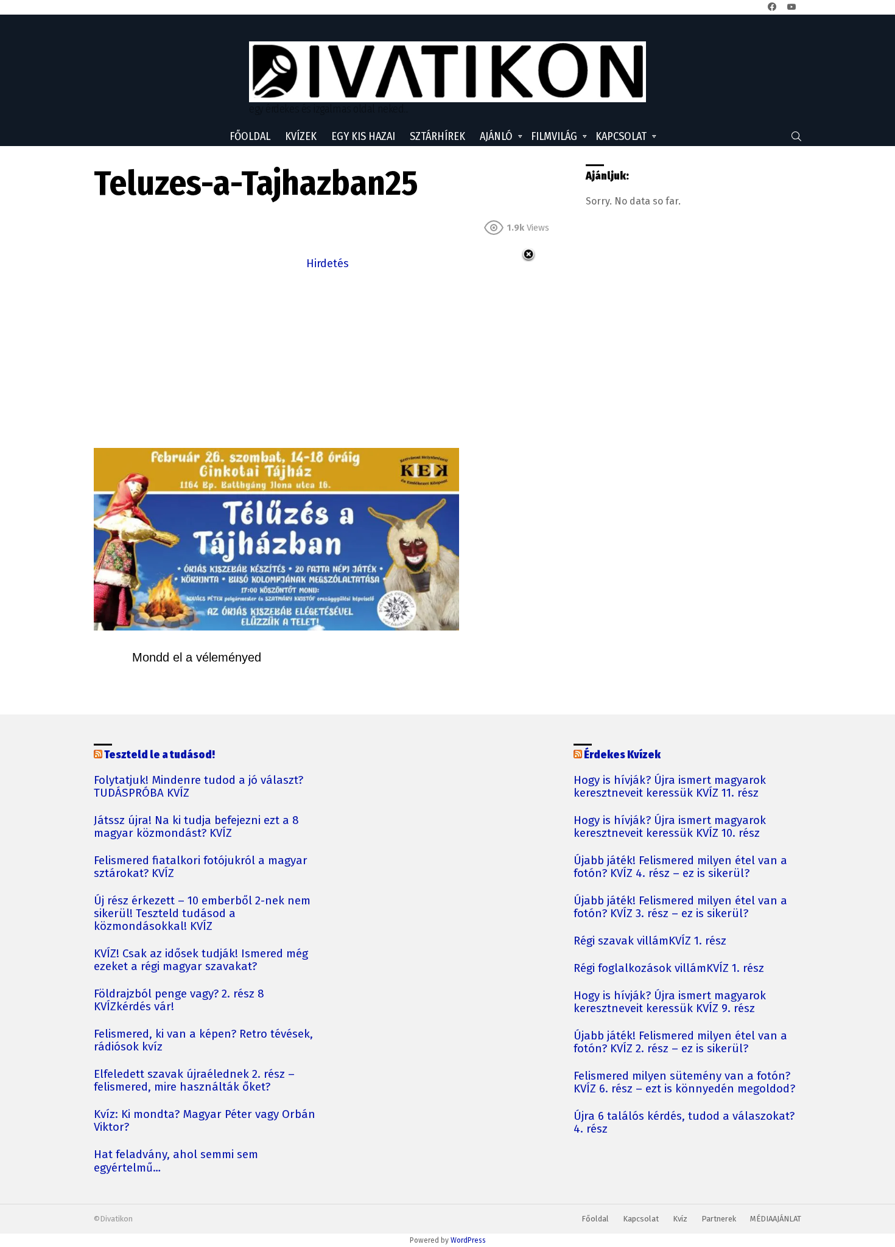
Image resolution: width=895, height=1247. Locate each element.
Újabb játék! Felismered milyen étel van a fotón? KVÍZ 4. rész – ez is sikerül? (680, 867)
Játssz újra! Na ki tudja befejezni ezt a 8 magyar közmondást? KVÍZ (196, 827)
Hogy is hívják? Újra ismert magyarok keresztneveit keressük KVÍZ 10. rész (670, 827)
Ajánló (496, 136)
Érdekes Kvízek (622, 754)
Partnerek (718, 1218)
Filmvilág (554, 136)
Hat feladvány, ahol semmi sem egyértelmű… (176, 1161)
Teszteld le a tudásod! (159, 754)
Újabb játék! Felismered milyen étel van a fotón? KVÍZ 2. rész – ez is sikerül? (680, 1042)
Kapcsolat (621, 136)
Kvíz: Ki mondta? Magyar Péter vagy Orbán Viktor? (204, 1121)
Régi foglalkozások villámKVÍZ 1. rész (669, 968)
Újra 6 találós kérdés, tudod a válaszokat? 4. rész (684, 1123)
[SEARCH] (796, 136)
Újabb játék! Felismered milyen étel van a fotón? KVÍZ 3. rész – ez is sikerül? (680, 907)
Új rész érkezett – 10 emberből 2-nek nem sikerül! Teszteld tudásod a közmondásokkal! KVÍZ (202, 914)
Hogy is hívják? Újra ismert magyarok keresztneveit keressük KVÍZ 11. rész (670, 787)
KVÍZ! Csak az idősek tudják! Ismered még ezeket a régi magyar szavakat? (201, 960)
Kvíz (680, 1218)
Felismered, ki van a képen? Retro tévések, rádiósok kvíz (203, 1040)
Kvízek (301, 136)
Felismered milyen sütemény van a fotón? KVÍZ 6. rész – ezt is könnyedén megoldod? (684, 1082)
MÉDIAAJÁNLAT (775, 1218)
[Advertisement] (327, 358)
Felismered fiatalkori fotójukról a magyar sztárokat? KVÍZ (200, 867)
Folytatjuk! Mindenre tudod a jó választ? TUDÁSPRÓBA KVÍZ (198, 787)
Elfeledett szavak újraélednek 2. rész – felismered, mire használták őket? (194, 1081)
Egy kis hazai (363, 136)
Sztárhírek (437, 136)
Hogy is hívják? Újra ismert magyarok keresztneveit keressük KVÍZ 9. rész (670, 1002)
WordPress (468, 1240)
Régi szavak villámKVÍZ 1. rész (650, 941)
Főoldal (250, 136)
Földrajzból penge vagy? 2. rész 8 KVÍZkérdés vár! (179, 1000)
